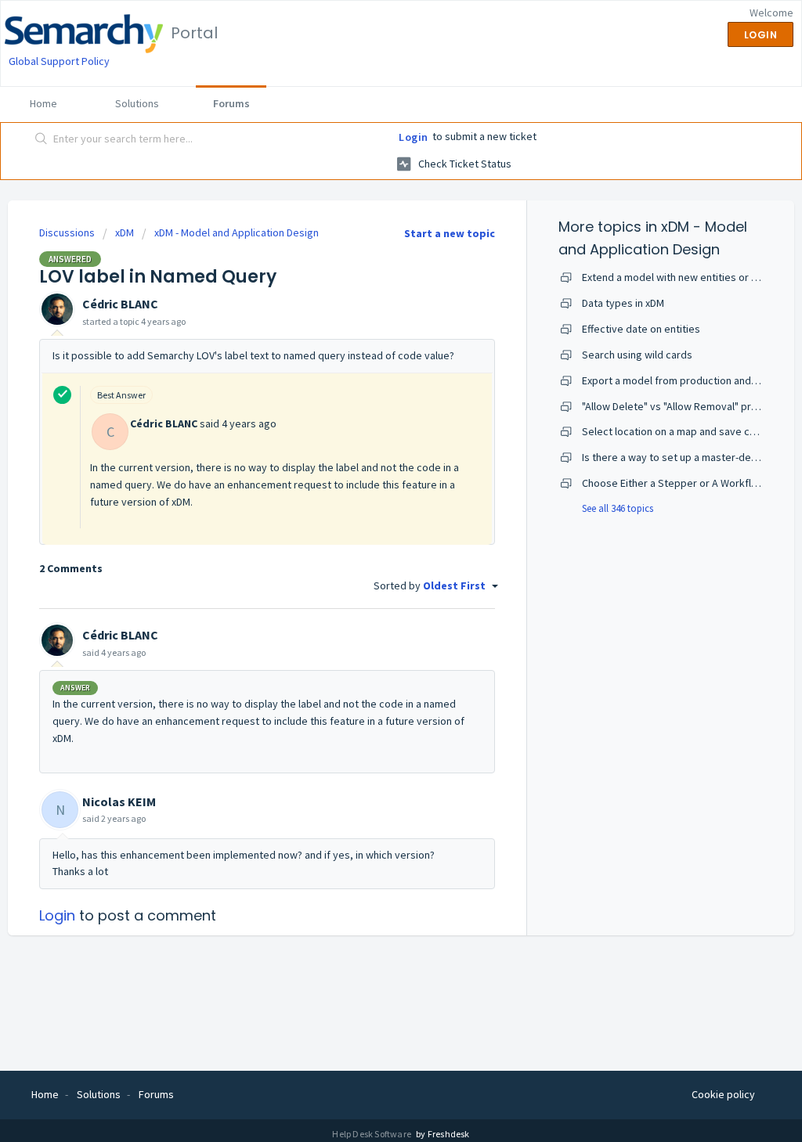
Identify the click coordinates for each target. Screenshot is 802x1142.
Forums (231, 103)
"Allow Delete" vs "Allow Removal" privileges (685, 406)
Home (43, 103)
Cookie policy (723, 1094)
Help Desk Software (372, 1134)
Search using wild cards (637, 355)
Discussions (67, 232)
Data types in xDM (623, 303)
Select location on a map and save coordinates (691, 431)
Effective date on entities (641, 329)
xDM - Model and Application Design (236, 232)
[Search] (41, 140)
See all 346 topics (617, 508)
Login (413, 137)
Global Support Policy (59, 61)
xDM (124, 232)
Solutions (137, 103)
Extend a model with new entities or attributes (690, 277)
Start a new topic (449, 233)
